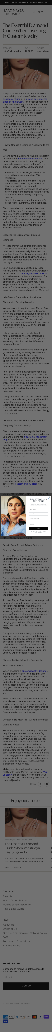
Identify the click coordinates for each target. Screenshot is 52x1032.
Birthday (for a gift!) (35, 522)
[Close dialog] (49, 498)
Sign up (38, 529)
